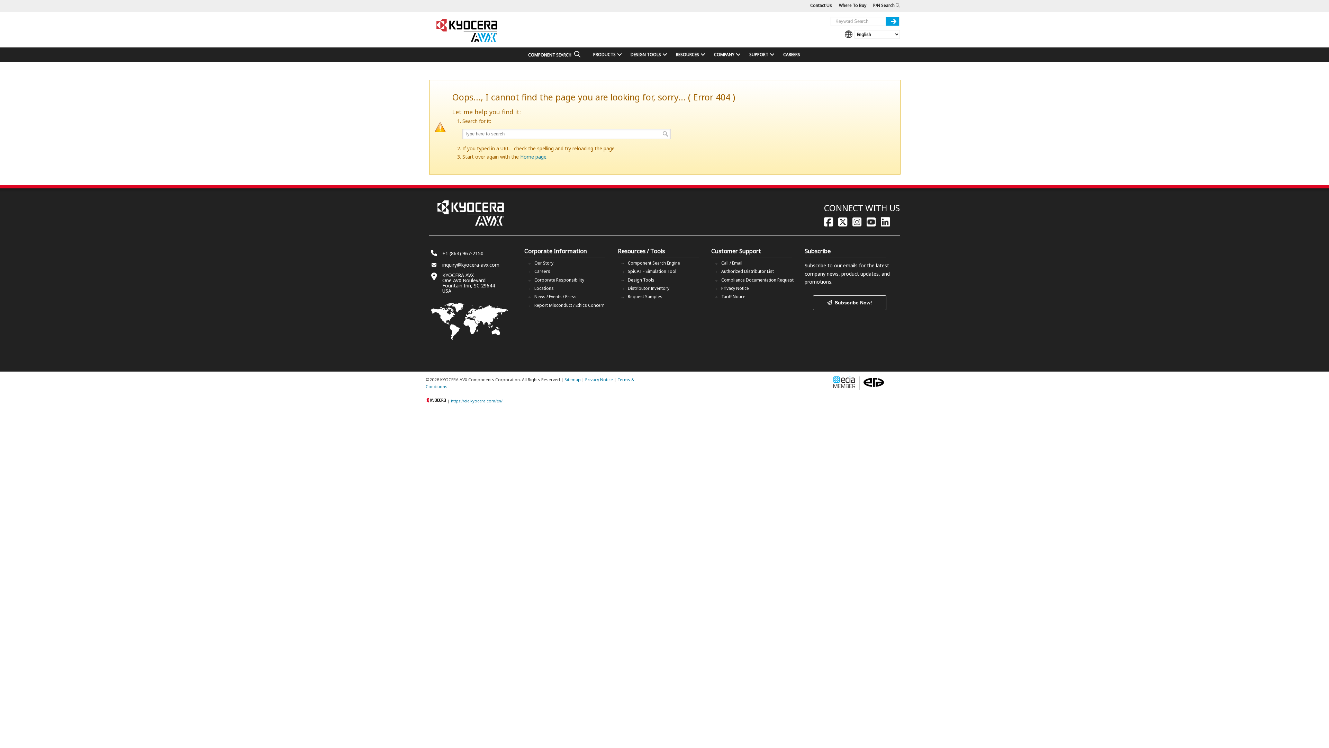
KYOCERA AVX (467, 31)
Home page (533, 156)
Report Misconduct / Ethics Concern (569, 305)
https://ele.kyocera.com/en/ (477, 400)
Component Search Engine (654, 263)
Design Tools (641, 280)
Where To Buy (852, 5)
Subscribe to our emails (831, 265)
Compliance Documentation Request (757, 280)
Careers (542, 271)
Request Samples (645, 297)
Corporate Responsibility (559, 280)
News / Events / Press (555, 297)
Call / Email (731, 263)
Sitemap (572, 380)
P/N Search (884, 5)
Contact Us (821, 5)
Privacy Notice (735, 288)
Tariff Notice (733, 297)
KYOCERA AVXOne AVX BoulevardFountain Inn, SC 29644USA (468, 283)
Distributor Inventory (648, 288)
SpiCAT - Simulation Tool (652, 271)
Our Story (543, 263)
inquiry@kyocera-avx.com (470, 264)
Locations (544, 288)
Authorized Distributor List (747, 271)
